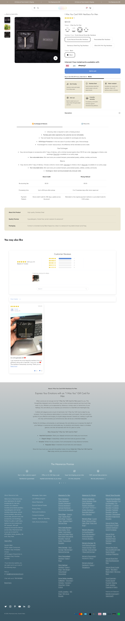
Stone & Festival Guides (39, 505)
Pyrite (116, 525)
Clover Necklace (87, 501)
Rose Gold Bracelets (88, 534)
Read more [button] (14, 366)
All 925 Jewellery (63, 591)
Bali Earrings (68, 550)
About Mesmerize (37, 502)
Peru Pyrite (109, 550)
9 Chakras (113, 530)
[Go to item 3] (7, 35)
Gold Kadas (67, 532)
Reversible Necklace (88, 512)
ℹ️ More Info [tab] (85, 124)
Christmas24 (115, 594)
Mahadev (61, 583)
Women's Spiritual (87, 563)
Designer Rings (67, 521)
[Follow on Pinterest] (15, 606)
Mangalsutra (86, 567)
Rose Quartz (109, 525)
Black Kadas (62, 530)
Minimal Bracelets (87, 536)
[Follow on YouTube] (19, 606)
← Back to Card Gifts (11, 14)
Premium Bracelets (88, 538)
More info (56, 154)
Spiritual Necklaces (64, 508)
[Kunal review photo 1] (26, 334)
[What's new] (87, 8)
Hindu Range (62, 572)
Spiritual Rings (62, 523)
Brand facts (7, 583)
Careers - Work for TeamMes (41, 518)
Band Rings (61, 519)
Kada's (67, 558)
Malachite (115, 554)
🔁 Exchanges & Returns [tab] (39, 124)
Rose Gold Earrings (89, 552)
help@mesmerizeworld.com (14, 574)
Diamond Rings (91, 521)
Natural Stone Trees (112, 523)
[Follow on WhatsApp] (29, 606)
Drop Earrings (92, 550)
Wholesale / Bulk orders (39, 495)
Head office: (8, 541)
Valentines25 (109, 596)
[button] (34, 8)
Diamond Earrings (63, 552)
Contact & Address (38, 515)
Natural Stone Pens (112, 558)
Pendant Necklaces (64, 503)
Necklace (61, 558)
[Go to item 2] (7, 27)
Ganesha (68, 583)
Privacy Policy (36, 508)
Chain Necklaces (63, 501)
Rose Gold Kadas (63, 534)
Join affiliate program (38, 499)
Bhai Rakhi (114, 569)
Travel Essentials (111, 578)
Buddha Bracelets (112, 501)
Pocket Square (110, 580)
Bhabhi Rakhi (109, 572)
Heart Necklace (87, 514)
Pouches (108, 583)
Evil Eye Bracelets (87, 532)
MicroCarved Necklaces (65, 510)
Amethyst (114, 527)
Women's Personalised (89, 556)
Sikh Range (66, 569)
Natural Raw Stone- (112, 547)
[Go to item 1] (7, 20)
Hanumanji (69, 580)
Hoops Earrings (87, 547)
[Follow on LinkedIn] (24, 606)
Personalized (62, 574)
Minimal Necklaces (64, 505)
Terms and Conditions (38, 512)
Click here (94, 152)
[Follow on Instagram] (10, 606)
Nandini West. (21, 613)
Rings (60, 561)
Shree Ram (61, 585)
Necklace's (85, 565)
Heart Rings (85, 523)
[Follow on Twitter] (5, 606)
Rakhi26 (108, 594)
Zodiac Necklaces (87, 510)
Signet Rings (66, 516)
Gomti (108, 530)
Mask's (115, 587)
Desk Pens (109, 561)
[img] (15, 306)
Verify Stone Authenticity (39, 522)
